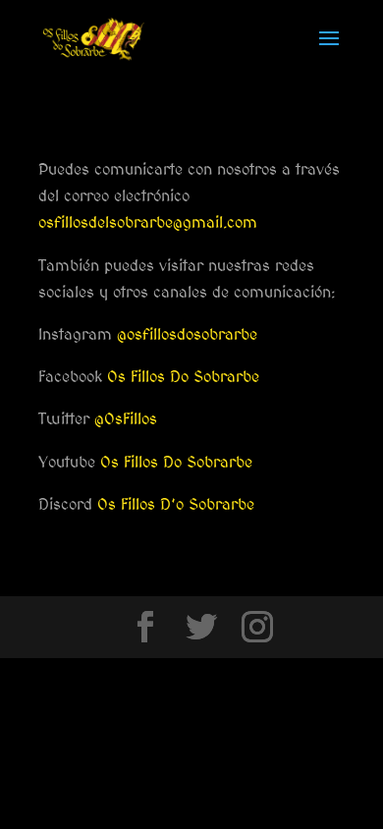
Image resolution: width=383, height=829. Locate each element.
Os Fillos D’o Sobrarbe (175, 504)
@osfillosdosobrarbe (187, 334)
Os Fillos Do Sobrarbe (183, 376)
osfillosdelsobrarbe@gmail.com (147, 222)
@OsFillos (125, 419)
